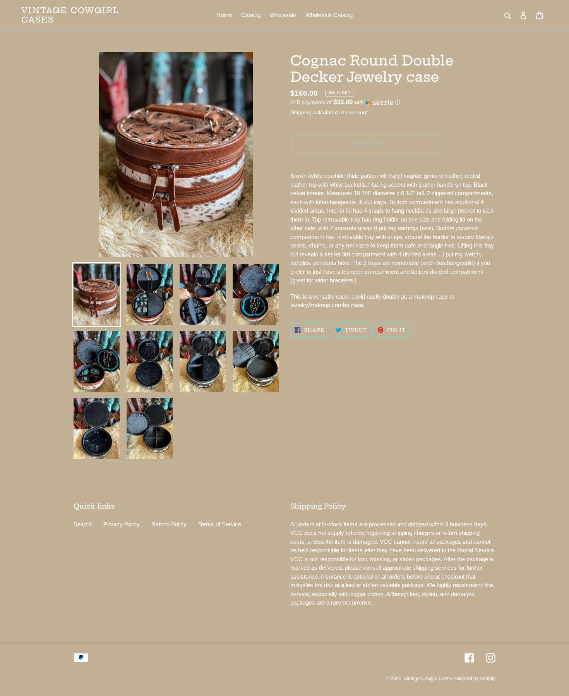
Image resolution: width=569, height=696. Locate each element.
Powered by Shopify (474, 678)
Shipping (301, 112)
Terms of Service (219, 524)
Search (83, 524)
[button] (345, 102)
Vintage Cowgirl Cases (70, 15)
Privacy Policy (121, 524)
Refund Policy (169, 524)
